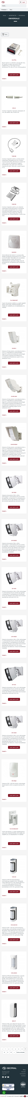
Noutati (23, 1071)
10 (11, 1052)
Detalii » (4, 78)
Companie (23, 1073)
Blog (24, 1069)
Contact (23, 1075)
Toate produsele (20, 1052)
